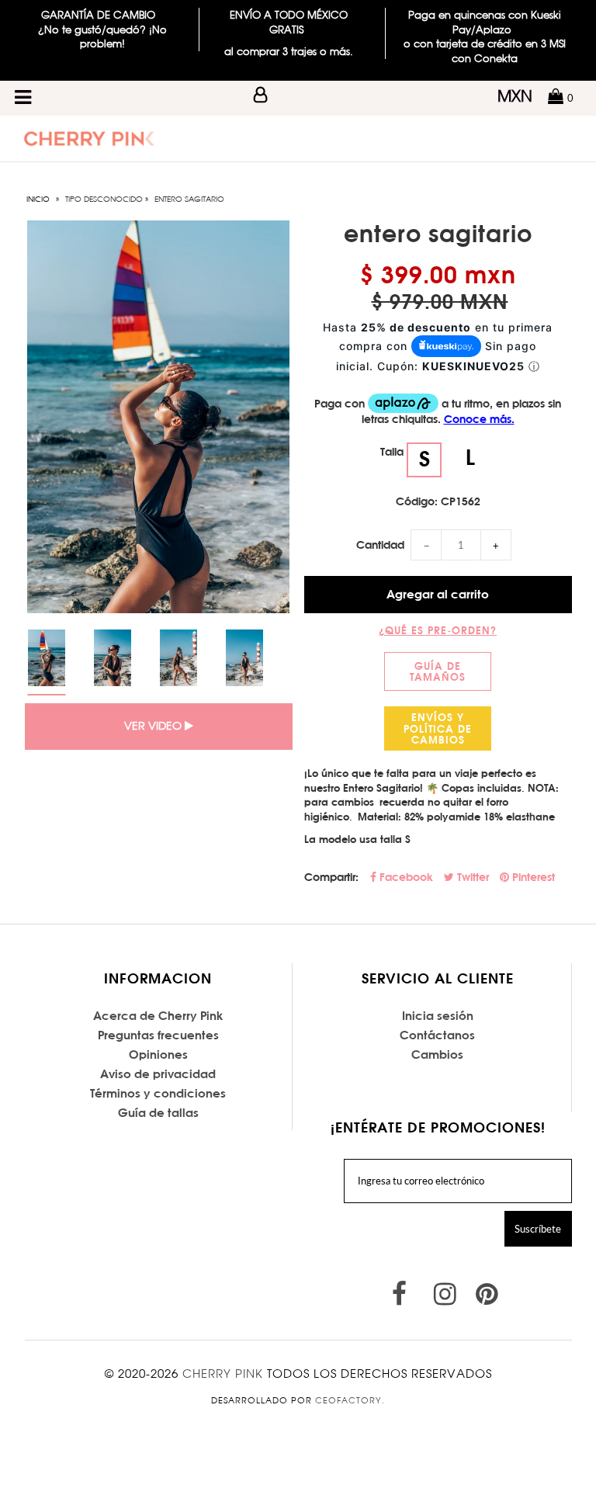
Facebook (404, 877)
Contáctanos (437, 1035)
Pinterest (532, 877)
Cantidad (380, 545)
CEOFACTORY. (350, 1400)
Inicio (38, 198)
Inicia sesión (437, 1015)
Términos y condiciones (158, 1093)
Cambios (437, 1054)
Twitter (471, 877)
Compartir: (331, 877)
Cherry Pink (222, 1373)
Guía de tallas (158, 1112)
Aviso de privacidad (158, 1074)
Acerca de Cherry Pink (158, 1015)
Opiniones (158, 1054)
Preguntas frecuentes (158, 1035)
